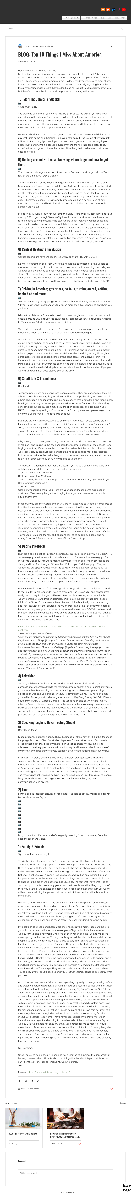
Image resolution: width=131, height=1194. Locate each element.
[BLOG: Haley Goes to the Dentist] (24, 1118)
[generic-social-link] (108, 9)
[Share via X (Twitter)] (25, 1081)
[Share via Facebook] (19, 1081)
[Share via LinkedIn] (32, 1081)
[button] (122, 29)
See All (123, 1103)
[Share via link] (38, 1081)
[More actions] (111, 46)
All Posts (9, 29)
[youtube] (124, 9)
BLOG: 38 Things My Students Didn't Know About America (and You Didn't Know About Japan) (64, 1135)
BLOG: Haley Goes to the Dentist (23, 1133)
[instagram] (118, 9)
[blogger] (103, 9)
